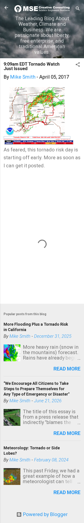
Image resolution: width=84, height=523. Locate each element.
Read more (67, 369)
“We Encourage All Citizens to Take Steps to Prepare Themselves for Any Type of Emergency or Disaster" (36, 388)
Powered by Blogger (45, 514)
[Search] (77, 9)
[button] (77, 65)
